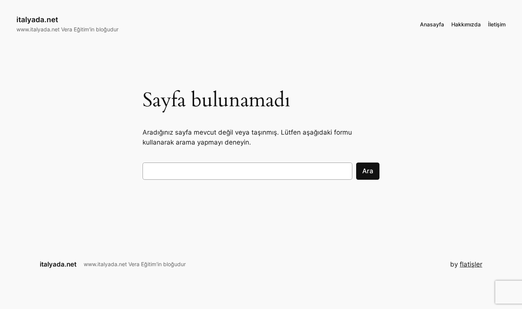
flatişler (471, 264)
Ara (367, 171)
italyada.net (37, 19)
